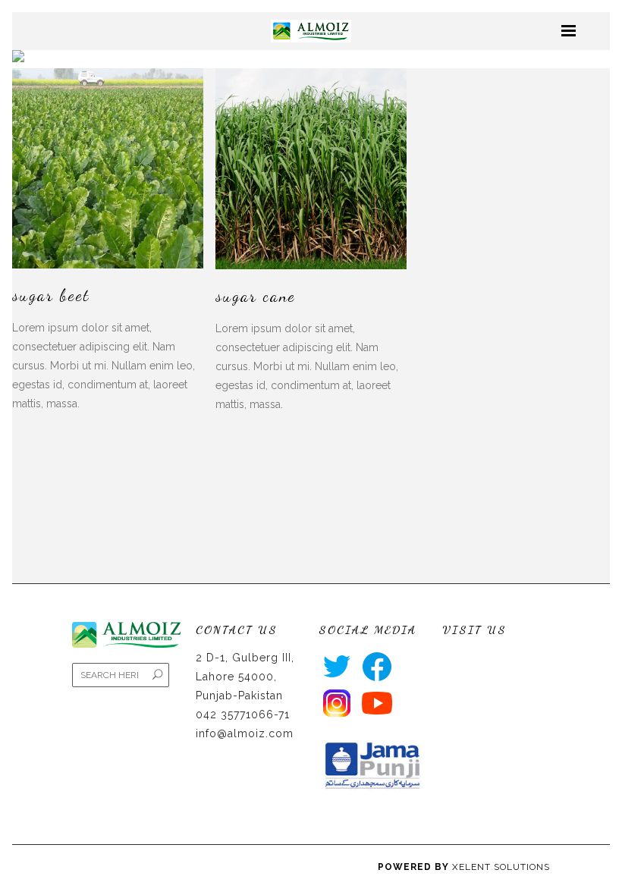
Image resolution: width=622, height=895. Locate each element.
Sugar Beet (51, 295)
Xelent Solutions (501, 867)
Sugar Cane (255, 296)
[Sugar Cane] (311, 168)
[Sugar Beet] (107, 168)
